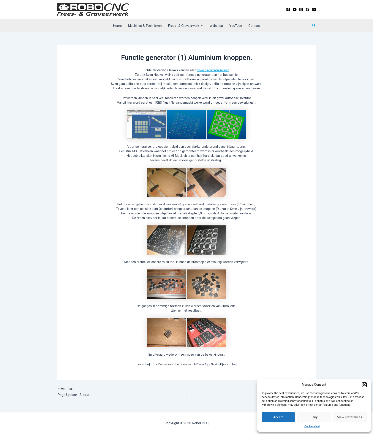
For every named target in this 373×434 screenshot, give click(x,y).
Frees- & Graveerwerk (183, 26)
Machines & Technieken (145, 26)
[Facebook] (288, 9)
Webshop (216, 26)
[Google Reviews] (308, 9)
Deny (314, 417)
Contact (254, 26)
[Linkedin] (314, 9)
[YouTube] (295, 9)
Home (117, 26)
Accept (278, 417)
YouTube (235, 26)
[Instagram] (301, 9)
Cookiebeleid (312, 426)
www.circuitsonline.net (213, 70)
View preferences (349, 417)
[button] (364, 385)
